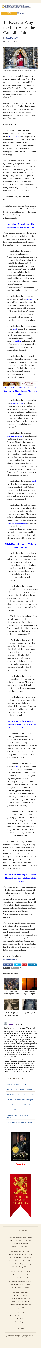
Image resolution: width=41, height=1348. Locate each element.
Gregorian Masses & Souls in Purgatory (20, 1260)
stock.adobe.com (10, 959)
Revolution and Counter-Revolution (20, 1298)
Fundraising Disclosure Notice (13, 1337)
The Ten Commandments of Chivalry (18, 1105)
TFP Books (20, 1328)
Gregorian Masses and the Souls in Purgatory (17, 1116)
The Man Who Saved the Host (20, 1287)
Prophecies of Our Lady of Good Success (20, 1094)
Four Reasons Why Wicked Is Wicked (19, 1089)
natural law (30, 299)
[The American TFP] (16, 6)
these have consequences (17, 523)
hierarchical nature (14, 436)
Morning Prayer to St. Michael (16, 1084)
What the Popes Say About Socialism (20, 1304)
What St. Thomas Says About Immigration (20, 1100)
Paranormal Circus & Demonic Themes (20, 1278)
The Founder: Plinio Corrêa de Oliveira (19, 1123)
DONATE (9, 13)
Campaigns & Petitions (20, 1308)
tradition (18, 341)
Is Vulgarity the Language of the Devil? (20, 1281)
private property (17, 403)
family (15, 329)
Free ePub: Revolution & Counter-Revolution (21, 1325)
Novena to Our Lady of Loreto (20, 1246)
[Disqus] (20, 1047)
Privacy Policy (26, 1337)
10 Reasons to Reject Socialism (20, 1301)
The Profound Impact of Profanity (20, 1284)
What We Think (20, 1319)
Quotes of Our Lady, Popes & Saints (20, 1240)
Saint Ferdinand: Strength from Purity (20, 1264)
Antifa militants (15, 136)
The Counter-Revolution (20, 1295)
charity (34, 481)
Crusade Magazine (20, 1322)
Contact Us (25, 1335)
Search (31, 1335)
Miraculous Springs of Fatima (20, 1267)
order (17, 766)
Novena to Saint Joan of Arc (15, 1110)
